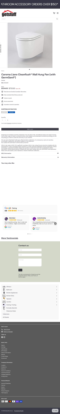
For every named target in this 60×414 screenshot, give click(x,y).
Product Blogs (4, 356)
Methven (3, 389)
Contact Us (4, 367)
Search (3, 345)
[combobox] (30, 19)
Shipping (9, 123)
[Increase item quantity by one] (7, 120)
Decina (2, 387)
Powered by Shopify (18, 410)
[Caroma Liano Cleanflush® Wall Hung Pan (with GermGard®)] (10, 182)
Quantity (3, 117)
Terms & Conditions (6, 370)
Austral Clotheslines (6, 383)
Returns (3, 354)
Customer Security (5, 372)
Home (2, 70)
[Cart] (54, 13)
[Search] (57, 19)
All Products (4, 350)
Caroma (3, 385)
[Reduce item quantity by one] (2, 120)
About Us (3, 369)
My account (4, 358)
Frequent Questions (5, 374)
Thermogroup (4, 392)
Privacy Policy (27, 275)
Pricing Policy (4, 376)
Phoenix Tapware (5, 390)
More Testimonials (9, 238)
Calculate (11, 112)
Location (3, 365)
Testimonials (4, 349)
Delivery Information (6, 352)
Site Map (3, 347)
